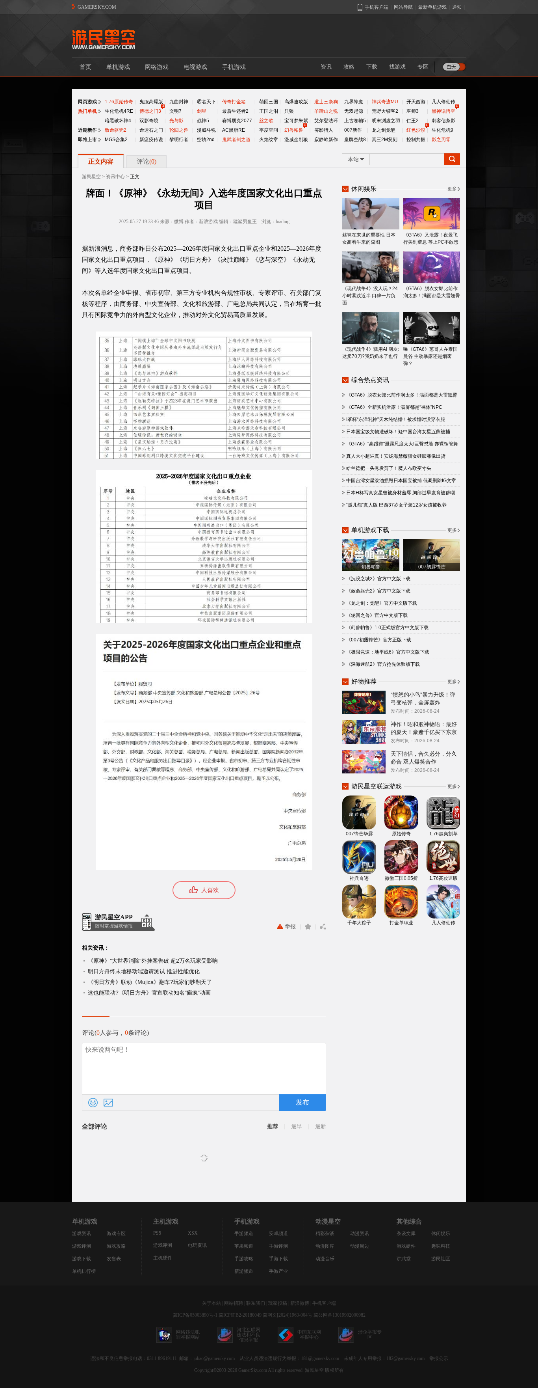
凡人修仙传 (443, 101)
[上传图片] (108, 1103)
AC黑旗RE (233, 130)
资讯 (326, 67)
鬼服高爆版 (151, 101)
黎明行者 (178, 139)
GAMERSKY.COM (97, 7)
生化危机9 (442, 130)
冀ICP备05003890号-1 (195, 1315)
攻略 (348, 67)
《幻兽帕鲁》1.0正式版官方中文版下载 (387, 627)
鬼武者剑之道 (236, 139)
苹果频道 (243, 1246)
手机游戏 (234, 67)
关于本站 (211, 1303)
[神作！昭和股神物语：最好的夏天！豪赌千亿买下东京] (364, 731)
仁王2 (412, 120)
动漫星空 (328, 1221)
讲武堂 (404, 1258)
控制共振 (415, 139)
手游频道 (243, 1233)
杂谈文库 (406, 1233)
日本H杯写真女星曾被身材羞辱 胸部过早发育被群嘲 (400, 493)
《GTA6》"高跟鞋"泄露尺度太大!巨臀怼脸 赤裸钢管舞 (402, 444)
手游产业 (278, 1271)
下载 (371, 67)
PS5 (157, 1233)
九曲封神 (178, 101)
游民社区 (440, 1258)
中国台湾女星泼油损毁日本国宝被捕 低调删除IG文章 (401, 480)
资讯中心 (115, 176)
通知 (457, 7)
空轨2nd (206, 139)
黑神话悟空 (443, 111)
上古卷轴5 (355, 120)
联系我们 (255, 1303)
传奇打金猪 (234, 101)
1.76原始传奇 (119, 101)
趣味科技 (440, 1246)
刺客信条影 (443, 120)
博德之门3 (150, 111)
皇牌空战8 (355, 139)
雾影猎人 (323, 130)
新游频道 (243, 1271)
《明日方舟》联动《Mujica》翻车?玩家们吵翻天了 (150, 982)
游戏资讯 (81, 1233)
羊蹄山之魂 (326, 111)
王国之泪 (268, 111)
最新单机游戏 (432, 7)
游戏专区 (116, 1233)
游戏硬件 (406, 1246)
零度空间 (268, 130)
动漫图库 (324, 1246)
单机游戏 (118, 67)
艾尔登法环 (326, 120)
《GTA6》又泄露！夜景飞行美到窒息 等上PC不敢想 (430, 238)
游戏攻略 (116, 1246)
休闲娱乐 (440, 1233)
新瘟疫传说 (151, 139)
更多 (452, 189)
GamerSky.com (252, 1370)
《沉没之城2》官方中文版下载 (378, 578)
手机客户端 (324, 1303)
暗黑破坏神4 (118, 120)
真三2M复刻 (384, 139)
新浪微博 (299, 1303)
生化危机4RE (119, 111)
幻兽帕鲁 (293, 130)
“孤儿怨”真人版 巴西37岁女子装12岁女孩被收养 (396, 505)
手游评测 (278, 1246)
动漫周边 (359, 1246)
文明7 (175, 111)
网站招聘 (233, 1303)
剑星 (201, 111)
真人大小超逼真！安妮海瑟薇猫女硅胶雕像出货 (395, 456)
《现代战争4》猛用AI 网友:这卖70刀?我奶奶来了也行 (370, 353)
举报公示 (438, 1358)
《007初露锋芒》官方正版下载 (378, 640)
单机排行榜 (84, 1271)
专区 (423, 67)
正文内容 (100, 161)
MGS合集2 (116, 139)
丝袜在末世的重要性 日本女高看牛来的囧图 (368, 238)
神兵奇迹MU (385, 101)
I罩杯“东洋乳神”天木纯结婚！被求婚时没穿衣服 (395, 419)
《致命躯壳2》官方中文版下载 (378, 591)
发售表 (114, 1258)
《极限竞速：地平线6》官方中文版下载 (387, 652)
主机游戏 (165, 1221)
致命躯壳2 (115, 130)
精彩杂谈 (324, 1233)
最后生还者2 (235, 111)
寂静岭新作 (326, 139)
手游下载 (278, 1258)
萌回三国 (268, 101)
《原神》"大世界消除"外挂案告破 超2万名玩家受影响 (153, 961)
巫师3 (412, 111)
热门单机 (87, 111)
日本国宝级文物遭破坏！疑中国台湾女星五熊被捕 (398, 431)
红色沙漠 (415, 130)
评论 (146, 161)
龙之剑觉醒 (383, 130)
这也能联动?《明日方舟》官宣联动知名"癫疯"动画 (149, 992)
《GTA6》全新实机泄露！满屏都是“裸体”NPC (394, 407)
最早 (296, 1126)
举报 (290, 927)
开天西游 (415, 101)
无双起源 (353, 111)
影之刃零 (441, 139)
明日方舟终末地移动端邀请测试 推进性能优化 (144, 971)
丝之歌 (266, 120)
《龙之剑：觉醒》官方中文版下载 (381, 603)
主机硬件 (162, 1258)
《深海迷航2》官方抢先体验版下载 (383, 664)
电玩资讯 (197, 1245)
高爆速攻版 (296, 101)
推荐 (272, 1126)
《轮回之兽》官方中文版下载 (377, 615)
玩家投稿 (277, 1303)
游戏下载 (81, 1258)
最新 (320, 1126)
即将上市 (87, 139)
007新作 (353, 130)
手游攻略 (243, 1258)
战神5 (203, 120)
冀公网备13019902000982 (339, 1315)
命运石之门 (151, 130)
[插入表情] (93, 1102)
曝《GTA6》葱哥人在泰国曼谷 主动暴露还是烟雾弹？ (430, 356)
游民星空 (91, 176)
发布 (302, 1102)
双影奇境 (148, 120)
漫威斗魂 (206, 130)
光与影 (176, 120)
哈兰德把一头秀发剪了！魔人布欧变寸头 (388, 468)
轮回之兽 (178, 130)
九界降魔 (353, 101)
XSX (193, 1233)
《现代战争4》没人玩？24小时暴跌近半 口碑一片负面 (370, 296)
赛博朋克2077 (237, 120)
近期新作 (87, 130)
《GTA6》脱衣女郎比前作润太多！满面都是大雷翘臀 (431, 292)
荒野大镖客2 (385, 111)
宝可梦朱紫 (296, 120)
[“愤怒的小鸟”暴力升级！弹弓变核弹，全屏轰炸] (364, 702)
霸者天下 (206, 101)
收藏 (308, 927)
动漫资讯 (359, 1233)
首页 (85, 67)
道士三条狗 (326, 101)
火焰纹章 (268, 139)
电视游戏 (195, 67)
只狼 (289, 111)
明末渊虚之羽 (386, 120)
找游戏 (397, 67)
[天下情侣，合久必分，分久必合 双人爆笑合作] (364, 761)
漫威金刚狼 (296, 139)
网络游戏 (157, 67)
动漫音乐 (324, 1258)
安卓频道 (278, 1233)
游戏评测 (81, 1246)
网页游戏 (87, 101)
